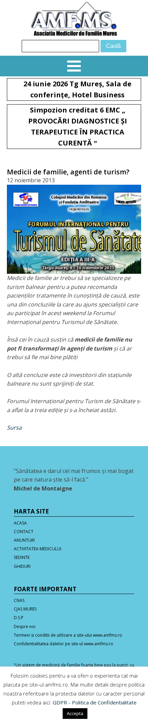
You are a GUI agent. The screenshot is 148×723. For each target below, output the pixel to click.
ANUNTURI (24, 540)
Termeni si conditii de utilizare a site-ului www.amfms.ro (68, 635)
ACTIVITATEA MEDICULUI (37, 549)
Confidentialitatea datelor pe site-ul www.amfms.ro (63, 644)
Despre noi (24, 626)
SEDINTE (22, 557)
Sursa (14, 427)
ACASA (20, 523)
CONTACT (23, 532)
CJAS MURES (25, 609)
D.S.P (18, 618)
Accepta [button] (75, 713)
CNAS (19, 600)
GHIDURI (22, 566)
